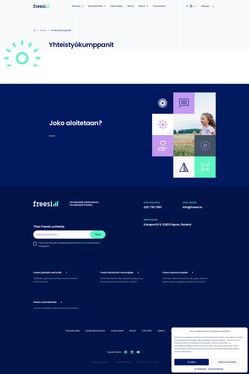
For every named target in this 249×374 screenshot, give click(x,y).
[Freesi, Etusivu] (41, 6)
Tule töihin (147, 330)
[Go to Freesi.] (35, 30)
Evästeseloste (200, 368)
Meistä (141, 6)
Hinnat (130, 6)
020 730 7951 (153, 207)
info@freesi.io (192, 207)
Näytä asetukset (227, 361)
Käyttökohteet (95, 6)
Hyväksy (191, 361)
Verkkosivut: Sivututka (147, 362)
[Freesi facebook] (125, 352)
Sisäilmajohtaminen (95, 330)
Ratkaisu (76, 6)
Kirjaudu (205, 6)
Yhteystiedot (159, 6)
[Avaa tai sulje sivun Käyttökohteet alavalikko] (105, 6)
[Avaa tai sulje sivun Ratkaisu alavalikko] (83, 6)
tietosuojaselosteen (90, 242)
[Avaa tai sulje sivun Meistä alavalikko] (147, 6)
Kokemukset (116, 6)
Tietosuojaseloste (215, 368)
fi (187, 6)
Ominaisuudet (72, 330)
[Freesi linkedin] (132, 352)
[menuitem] (77, 6)
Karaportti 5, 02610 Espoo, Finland (167, 224)
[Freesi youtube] (138, 352)
